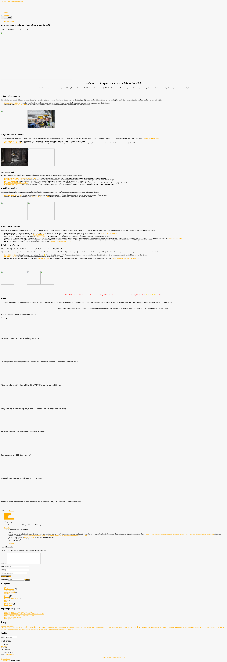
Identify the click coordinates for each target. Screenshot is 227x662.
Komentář (3, 563)
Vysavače (70, 629)
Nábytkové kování (9, 592)
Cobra (92, 627)
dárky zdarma (109, 627)
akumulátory (20, 627)
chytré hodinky (78, 627)
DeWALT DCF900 (20, 104)
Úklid (5, 601)
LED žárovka (186, 627)
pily (17, 629)
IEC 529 (154, 627)
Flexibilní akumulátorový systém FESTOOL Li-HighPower (22, 178)
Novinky (6, 593)
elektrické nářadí (117, 627)
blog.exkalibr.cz (5, 659)
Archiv (3, 637)
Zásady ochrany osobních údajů (116, 657)
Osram (4, 629)
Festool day (145, 627)
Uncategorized (8, 605)
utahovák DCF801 (43, 258)
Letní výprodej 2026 (10, 618)
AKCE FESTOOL (8, 627)
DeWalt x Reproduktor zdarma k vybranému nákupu (19, 615)
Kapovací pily (160, 627)
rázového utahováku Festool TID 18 (61, 241)
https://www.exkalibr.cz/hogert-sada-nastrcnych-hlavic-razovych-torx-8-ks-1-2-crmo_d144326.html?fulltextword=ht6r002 (180, 534)
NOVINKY (203, 627)
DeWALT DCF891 (40, 236)
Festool (6, 517)
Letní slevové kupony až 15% (12, 617)
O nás (104, 657)
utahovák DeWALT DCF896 (40, 196)
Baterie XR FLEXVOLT (11, 184)
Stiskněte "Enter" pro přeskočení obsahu (12, 1)
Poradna (11, 511)
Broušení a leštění (9, 589)
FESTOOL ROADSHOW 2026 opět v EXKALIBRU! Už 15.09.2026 (24, 614)
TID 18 (64, 629)
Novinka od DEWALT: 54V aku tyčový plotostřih (18, 612)
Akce (5, 587)
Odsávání (10, 590)
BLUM (59, 627)
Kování (177, 627)
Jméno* (3, 566)
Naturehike (197, 627)
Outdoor (8, 629)
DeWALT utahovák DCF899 (13, 195)
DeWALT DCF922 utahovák (109, 233)
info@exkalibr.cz (29, 537)
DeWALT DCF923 (38, 235)
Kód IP (180, 627)
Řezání (6, 600)
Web (2, 573)
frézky (150, 627)
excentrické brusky (128, 627)
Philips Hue (13, 629)
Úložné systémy (8, 603)
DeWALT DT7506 (151, 295)
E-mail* (3, 569)
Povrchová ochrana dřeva (11, 598)
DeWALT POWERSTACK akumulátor (16, 183)
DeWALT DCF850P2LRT (174, 238)
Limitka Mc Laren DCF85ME (13, 143)
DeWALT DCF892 (10, 255)
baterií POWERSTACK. (151, 138)
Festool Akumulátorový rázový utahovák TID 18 (126, 258)
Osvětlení (7, 595)
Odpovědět (7, 528)
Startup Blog (4, 660)
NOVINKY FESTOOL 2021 (214, 627)
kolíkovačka (171, 627)
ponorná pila (23, 629)
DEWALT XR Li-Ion (10, 181)
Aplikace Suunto (47, 627)
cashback (72, 627)
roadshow (36, 629)
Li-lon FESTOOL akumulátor (13, 179)
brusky (67, 627)
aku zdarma (39, 627)
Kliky (166, 627)
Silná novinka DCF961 (11, 141)
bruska (63, 627)
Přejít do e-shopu (9, 21)
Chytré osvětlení (87, 627)
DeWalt (6, 515)
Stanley (51, 629)
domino (103, 627)
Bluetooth (54, 627)
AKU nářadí (7, 514)
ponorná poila (30, 629)
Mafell (191, 627)
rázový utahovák (9, 519)
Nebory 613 (4, 646)
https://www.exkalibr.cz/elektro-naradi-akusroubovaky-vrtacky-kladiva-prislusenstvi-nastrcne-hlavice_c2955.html (55, 535)
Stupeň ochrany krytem (58, 629)
